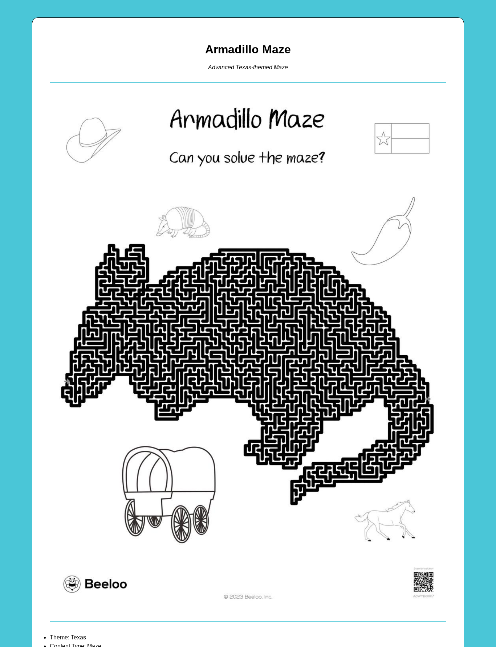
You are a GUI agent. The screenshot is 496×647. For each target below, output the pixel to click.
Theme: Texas (68, 637)
